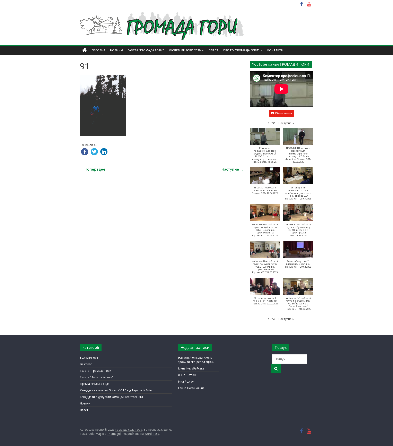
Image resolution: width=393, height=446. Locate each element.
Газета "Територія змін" (96, 377)
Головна (98, 50)
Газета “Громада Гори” (146, 50)
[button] (286, 123)
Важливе (86, 364)
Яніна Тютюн (187, 375)
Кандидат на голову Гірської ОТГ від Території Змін (116, 390)
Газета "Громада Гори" (96, 371)
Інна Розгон (186, 381)
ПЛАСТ (213, 50)
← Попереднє (92, 169)
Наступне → (232, 169)
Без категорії (89, 357)
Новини (116, 50)
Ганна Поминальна (191, 388)
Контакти (275, 50)
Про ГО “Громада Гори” (241, 50)
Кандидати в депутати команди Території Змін (112, 397)
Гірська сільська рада (95, 384)
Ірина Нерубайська (191, 368)
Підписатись (283, 113)
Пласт (84, 410)
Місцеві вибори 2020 (185, 50)
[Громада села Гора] (84, 50)
